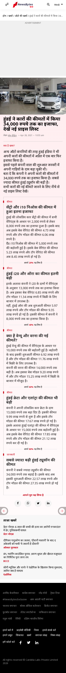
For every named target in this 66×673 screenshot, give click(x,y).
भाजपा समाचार (10, 605)
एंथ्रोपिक (7, 574)
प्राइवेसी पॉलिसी (24, 630)
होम (4, 15)
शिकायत (20, 635)
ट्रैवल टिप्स (55, 593)
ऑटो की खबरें (21, 15)
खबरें (10, 15)
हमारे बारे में (8, 630)
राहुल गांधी (7, 618)
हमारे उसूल (8, 635)
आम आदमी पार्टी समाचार (41, 599)
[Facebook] (17, 503)
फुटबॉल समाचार (10, 612)
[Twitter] (38, 503)
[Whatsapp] (28, 503)
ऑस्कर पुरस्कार (10, 547)
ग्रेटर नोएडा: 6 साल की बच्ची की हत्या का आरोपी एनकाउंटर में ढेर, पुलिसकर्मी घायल (32, 528)
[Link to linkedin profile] (37, 642)
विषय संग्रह (55, 635)
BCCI (6, 561)
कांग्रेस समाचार (28, 593)
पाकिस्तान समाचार (47, 612)
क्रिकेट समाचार (50, 605)
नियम (36, 630)
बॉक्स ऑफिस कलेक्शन (30, 605)
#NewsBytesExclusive (15, 599)
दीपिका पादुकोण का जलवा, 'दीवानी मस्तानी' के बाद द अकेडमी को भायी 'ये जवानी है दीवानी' (29, 542)
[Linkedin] (48, 503)
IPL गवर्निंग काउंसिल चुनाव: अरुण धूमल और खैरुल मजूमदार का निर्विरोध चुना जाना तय (32, 555)
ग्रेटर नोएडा (8, 534)
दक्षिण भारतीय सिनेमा (33, 618)
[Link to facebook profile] (20, 642)
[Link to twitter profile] (29, 642)
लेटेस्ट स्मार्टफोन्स (28, 612)
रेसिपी (18, 618)
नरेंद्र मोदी (43, 593)
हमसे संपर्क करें (49, 630)
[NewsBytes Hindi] (23, 5)
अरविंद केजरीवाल (11, 593)
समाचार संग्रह (41, 635)
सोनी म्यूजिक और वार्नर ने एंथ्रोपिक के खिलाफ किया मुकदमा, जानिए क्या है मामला (32, 569)
